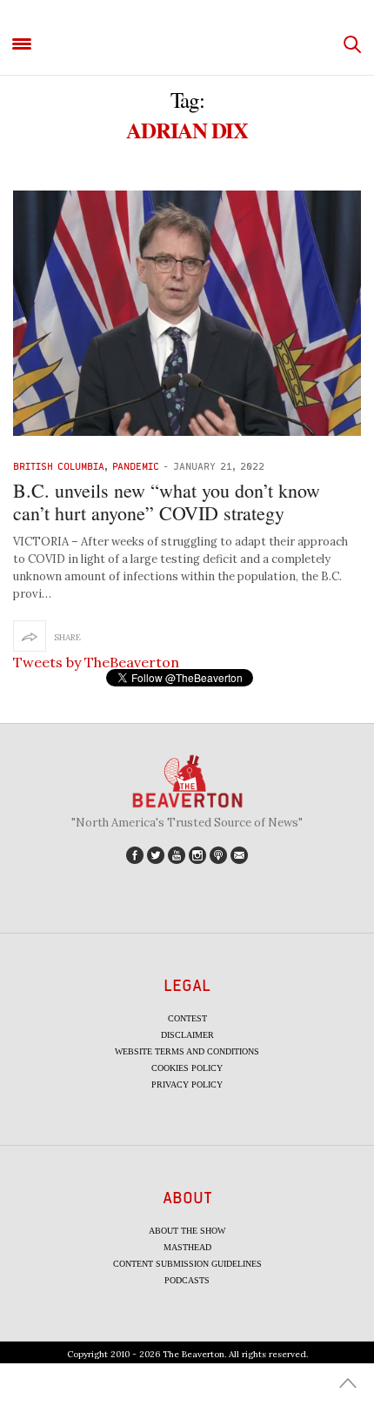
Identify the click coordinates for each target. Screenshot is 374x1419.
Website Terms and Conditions (187, 1051)
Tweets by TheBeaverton (96, 662)
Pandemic (135, 466)
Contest (187, 1018)
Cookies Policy (187, 1068)
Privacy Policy (187, 1084)
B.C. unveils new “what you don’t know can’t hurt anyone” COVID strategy (166, 501)
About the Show (187, 1230)
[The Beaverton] (187, 44)
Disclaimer (187, 1035)
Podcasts (187, 1280)
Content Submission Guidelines (187, 1263)
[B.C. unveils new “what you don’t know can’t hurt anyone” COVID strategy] (187, 313)
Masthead (187, 1247)
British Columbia (58, 466)
